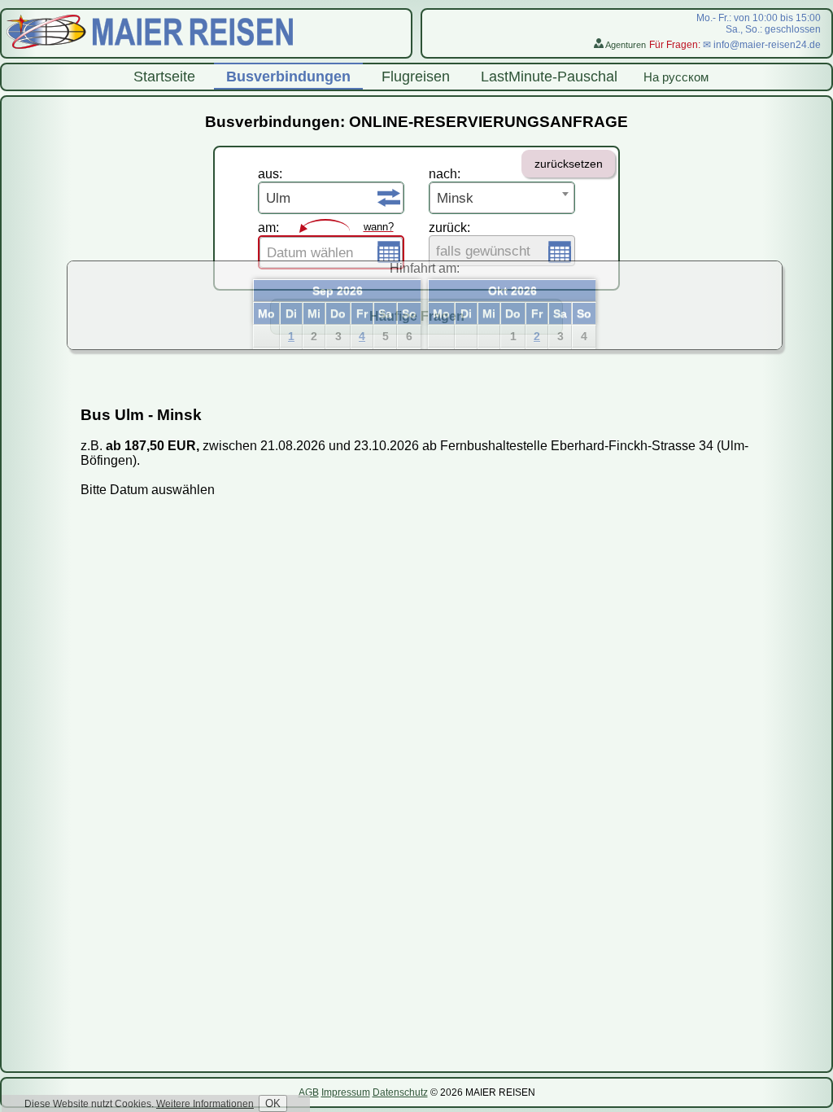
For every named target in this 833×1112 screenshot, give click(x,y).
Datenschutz (400, 1092)
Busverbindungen (288, 76)
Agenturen (625, 45)
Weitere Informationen (205, 1104)
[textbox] (331, 253)
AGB (309, 1092)
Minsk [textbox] (455, 198)
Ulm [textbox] (278, 198)
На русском (676, 77)
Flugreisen (416, 76)
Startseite (164, 76)
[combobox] (331, 197)
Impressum (345, 1092)
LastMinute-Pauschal (549, 76)
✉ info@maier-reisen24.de (762, 44)
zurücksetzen (568, 163)
